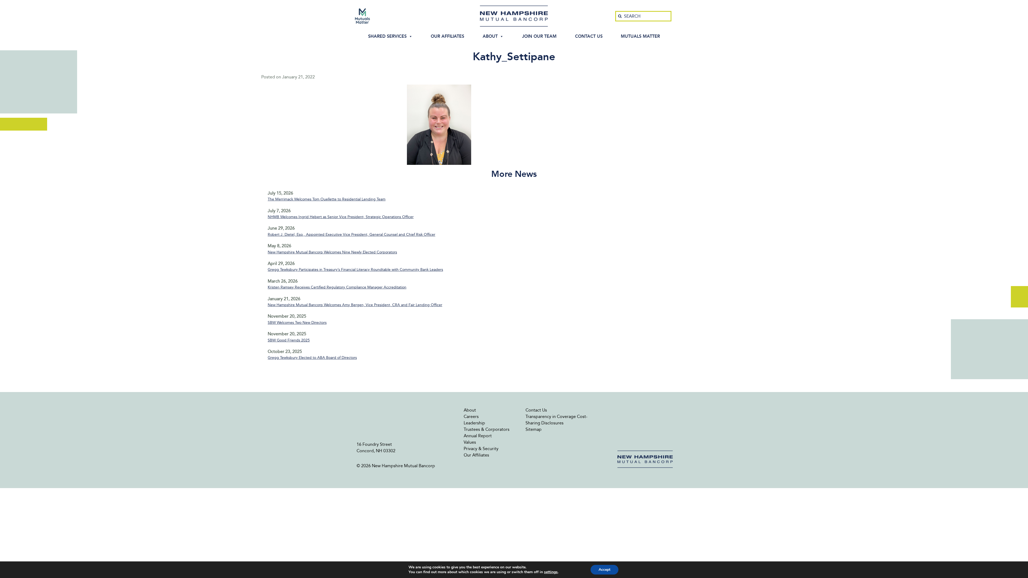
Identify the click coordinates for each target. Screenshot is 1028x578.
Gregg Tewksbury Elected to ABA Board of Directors (312, 357)
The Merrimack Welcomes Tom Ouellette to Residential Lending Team (327, 199)
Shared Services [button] (387, 36)
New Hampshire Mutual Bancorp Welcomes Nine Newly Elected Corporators (332, 252)
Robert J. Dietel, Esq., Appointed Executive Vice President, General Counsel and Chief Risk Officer (351, 234)
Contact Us (589, 36)
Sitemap (534, 429)
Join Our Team (539, 36)
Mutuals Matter (640, 36)
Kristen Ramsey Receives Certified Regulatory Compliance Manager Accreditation (337, 287)
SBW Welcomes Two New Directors (297, 322)
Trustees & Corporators (486, 429)
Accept (604, 569)
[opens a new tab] (362, 16)
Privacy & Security (481, 448)
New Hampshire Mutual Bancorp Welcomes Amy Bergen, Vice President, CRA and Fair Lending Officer (355, 305)
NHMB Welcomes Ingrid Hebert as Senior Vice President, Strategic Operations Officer (341, 217)
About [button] (490, 36)
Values (470, 442)
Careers (471, 416)
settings (551, 572)
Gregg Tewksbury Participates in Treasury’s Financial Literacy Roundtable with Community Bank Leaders (355, 269)
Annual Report (478, 435)
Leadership (474, 422)
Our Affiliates (447, 36)
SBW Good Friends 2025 (289, 340)
